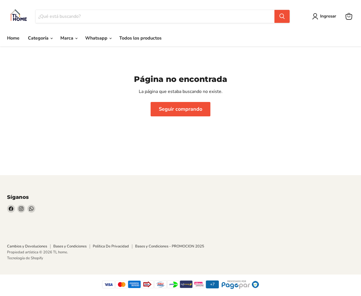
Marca (67, 38)
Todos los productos (140, 38)
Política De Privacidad (111, 246)
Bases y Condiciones (70, 246)
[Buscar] (282, 16)
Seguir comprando (180, 109)
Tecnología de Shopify (25, 258)
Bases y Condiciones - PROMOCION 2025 (169, 246)
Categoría (39, 38)
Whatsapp (97, 38)
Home (13, 38)
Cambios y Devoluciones (27, 246)
